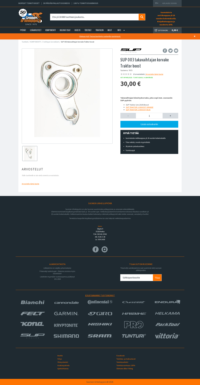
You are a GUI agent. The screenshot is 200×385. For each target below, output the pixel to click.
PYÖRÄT (23, 30)
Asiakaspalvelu (63, 365)
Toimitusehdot (122, 362)
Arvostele (30, 183)
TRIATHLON (100, 30)
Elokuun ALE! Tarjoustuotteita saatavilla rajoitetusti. (100, 36)
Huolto (60, 355)
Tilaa (157, 277)
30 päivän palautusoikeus (135, 146)
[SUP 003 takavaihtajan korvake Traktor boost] (67, 93)
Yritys (59, 359)
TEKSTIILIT (87, 30)
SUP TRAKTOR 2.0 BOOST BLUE (138, 109)
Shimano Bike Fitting (124, 368)
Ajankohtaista (62, 368)
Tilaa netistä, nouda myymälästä (138, 142)
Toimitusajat (130, 150)
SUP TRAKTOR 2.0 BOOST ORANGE (139, 107)
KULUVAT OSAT (65, 30)
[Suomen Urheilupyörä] (24, 13)
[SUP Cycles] (133, 50)
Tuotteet (25, 42)
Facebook (120, 355)
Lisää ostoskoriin (149, 124)
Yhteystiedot (62, 362)
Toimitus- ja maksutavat (126, 359)
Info (119, 30)
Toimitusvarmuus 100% (125, 365)
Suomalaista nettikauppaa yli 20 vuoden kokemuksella (146, 138)
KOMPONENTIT (50, 30)
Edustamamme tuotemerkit (100, 295)
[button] (128, 115)
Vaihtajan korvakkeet (51, 42)
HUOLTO (77, 30)
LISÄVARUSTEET (35, 30)
